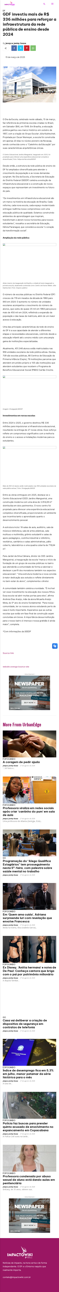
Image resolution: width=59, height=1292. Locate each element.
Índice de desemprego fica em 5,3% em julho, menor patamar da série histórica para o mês (28, 1074)
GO (4, 858)
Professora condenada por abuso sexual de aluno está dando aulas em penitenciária (29, 1179)
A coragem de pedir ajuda (21, 762)
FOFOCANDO (9, 759)
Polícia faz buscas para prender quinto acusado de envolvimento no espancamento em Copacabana (28, 1126)
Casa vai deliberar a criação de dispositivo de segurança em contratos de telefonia (25, 1023)
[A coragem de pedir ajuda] (29, 744)
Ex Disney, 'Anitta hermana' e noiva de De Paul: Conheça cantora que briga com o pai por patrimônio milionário (29, 971)
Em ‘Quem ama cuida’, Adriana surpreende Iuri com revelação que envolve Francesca (27, 918)
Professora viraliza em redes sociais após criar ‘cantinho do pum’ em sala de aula (29, 811)
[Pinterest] (27, 48)
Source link (8, 653)
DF (4, 11)
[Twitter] (20, 48)
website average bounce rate (16, 666)
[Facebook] (14, 48)
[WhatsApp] (33, 48)
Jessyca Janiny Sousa (15, 43)
